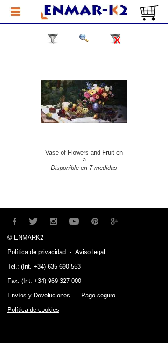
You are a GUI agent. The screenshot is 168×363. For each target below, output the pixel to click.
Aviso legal (90, 252)
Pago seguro (98, 295)
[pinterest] (94, 220)
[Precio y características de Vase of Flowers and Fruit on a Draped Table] (84, 120)
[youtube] (74, 220)
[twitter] (33, 220)
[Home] (84, 12)
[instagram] (53, 220)
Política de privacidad (36, 252)
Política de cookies (33, 309)
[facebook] (15, 220)
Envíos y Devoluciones (38, 295)
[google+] (114, 220)
